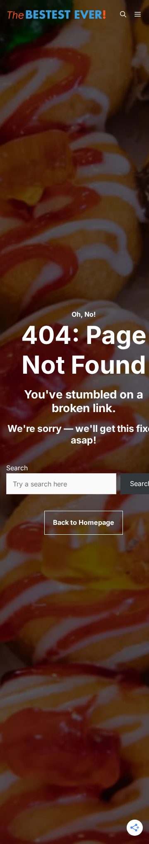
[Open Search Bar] (123, 14)
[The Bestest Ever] (58, 14)
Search (17, 468)
